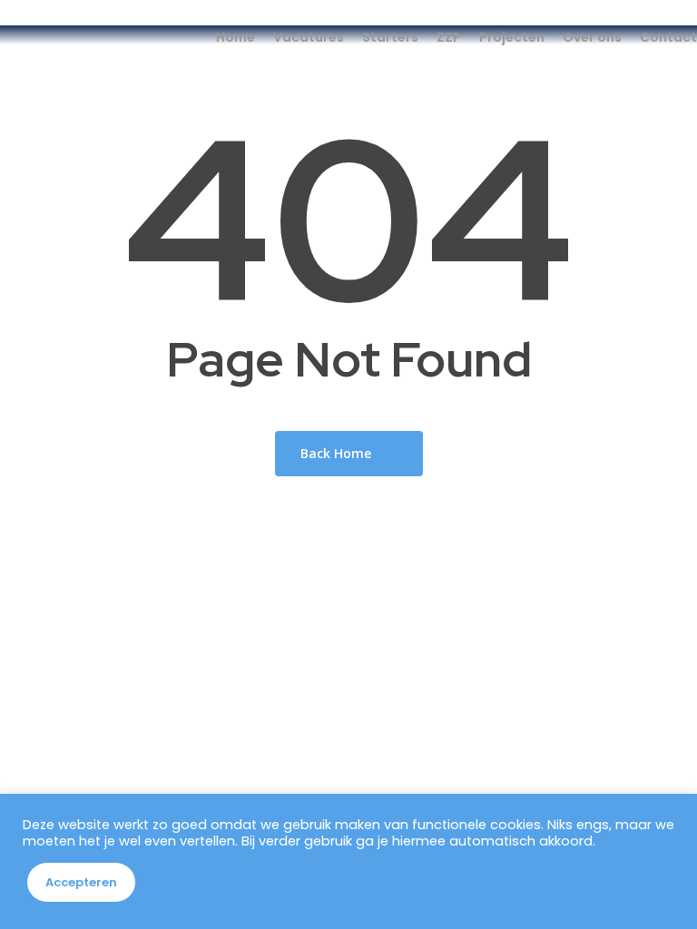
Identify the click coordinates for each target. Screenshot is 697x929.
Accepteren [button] (81, 882)
